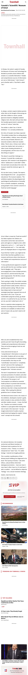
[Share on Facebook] (8, 478)
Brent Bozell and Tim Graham (8, 10)
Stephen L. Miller (5, 546)
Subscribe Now (20, 496)
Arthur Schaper (5, 567)
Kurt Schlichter (5, 525)
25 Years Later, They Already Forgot (11, 611)
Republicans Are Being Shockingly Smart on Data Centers (13, 522)
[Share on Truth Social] (5, 478)
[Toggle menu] (2, 2)
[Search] (25, 1)
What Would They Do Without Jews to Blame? (12, 617)
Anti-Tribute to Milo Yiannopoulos (10, 566)
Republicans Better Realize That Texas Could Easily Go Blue (12, 602)
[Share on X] (2, 478)
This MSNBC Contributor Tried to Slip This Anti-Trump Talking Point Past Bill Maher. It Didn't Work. (13, 662)
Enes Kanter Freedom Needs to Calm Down (12, 544)
